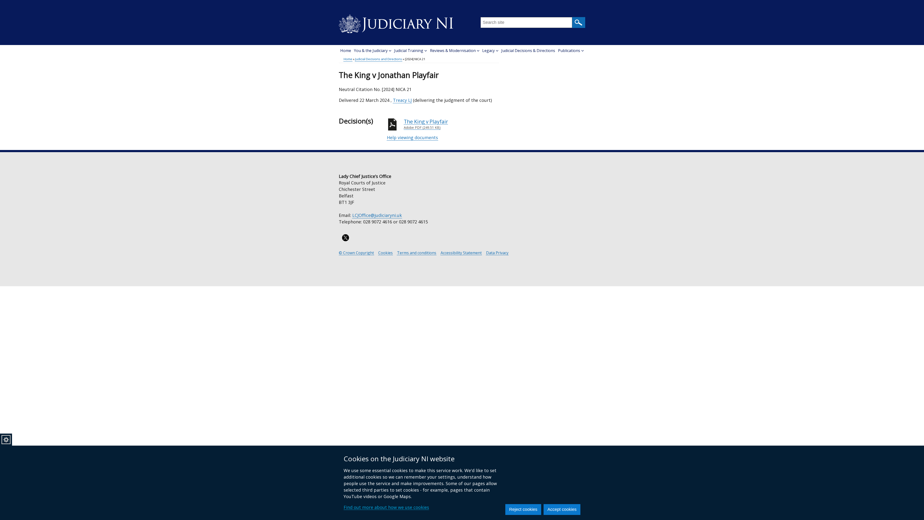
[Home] (396, 22)
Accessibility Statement (461, 253)
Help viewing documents (412, 137)
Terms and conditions (416, 253)
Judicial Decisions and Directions (378, 59)
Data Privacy (497, 253)
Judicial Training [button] (408, 50)
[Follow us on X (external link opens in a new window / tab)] (346, 238)
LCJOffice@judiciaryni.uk (377, 215)
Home (345, 50)
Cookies (385, 253)
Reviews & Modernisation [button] (453, 50)
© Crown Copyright (356, 253)
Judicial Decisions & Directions (528, 50)
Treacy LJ (402, 100)
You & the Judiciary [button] (371, 50)
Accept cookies (562, 509)
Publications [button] (569, 50)
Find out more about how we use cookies (386, 507)
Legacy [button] (488, 50)
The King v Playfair (426, 124)
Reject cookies (523, 509)
